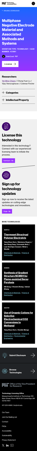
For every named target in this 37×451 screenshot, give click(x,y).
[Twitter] (3, 445)
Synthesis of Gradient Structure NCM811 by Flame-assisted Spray (16, 277)
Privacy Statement (9, 440)
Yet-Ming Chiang (9, 81)
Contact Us (8, 160)
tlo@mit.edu (18, 405)
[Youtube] (12, 445)
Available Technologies (12, 10)
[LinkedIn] (7, 445)
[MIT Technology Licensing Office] (9, 3)
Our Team (5, 412)
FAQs (4, 426)
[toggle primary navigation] (33, 3)
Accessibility (6, 431)
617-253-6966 (7, 405)
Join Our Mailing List (9, 417)
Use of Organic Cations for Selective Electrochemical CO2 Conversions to (18, 319)
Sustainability (7, 435)
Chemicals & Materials (12, 253)
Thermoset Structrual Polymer (16, 236)
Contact (5, 422)
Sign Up (7, 211)
